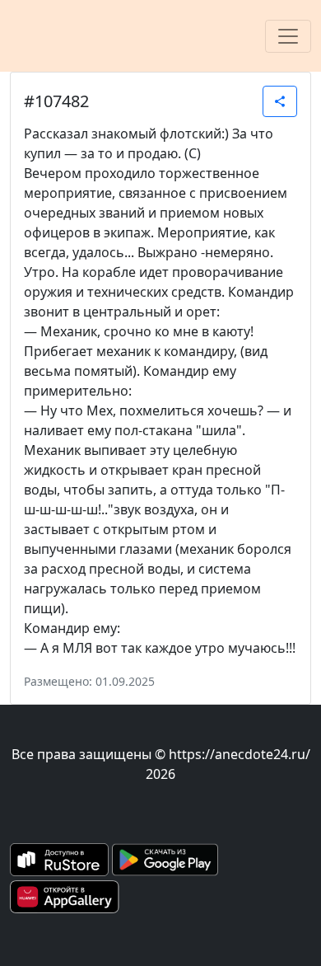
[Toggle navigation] (288, 36)
